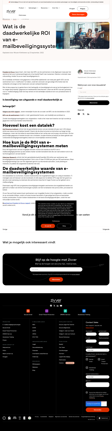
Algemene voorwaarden (61, 416)
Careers (66, 363)
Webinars (35, 367)
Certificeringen (63, 350)
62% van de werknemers (11, 115)
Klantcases (22, 15)
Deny (64, 226)
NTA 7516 (35, 337)
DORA (34, 327)
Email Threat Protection (10, 331)
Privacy (37, 416)
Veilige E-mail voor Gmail (66, 331)
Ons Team (62, 347)
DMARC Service (7, 334)
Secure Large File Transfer (66, 324)
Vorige (5, 229)
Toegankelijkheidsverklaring (88, 416)
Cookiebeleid (43, 416)
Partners (61, 353)
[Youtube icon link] (61, 305)
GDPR (34, 331)
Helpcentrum (6, 347)
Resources (44, 8)
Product (21, 8)
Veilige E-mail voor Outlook (67, 334)
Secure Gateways (64, 337)
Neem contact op (8, 353)
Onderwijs (35, 356)
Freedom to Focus (9, 72)
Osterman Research (9, 157)
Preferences (56, 221)
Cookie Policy (56, 215)
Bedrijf (61, 344)
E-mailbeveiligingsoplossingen (11, 324)
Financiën (35, 350)
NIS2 (33, 324)
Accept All (48, 226)
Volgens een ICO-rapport (11, 112)
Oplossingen (32, 8)
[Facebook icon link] (51, 306)
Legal (34, 344)
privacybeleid (90, 98)
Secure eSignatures (64, 327)
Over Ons (55, 8)
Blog (14, 19)
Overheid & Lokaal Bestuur (40, 353)
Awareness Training (8, 337)
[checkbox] (97, 365)
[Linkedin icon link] (57, 306)
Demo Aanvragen (78, 14)
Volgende (106, 229)
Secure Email (6, 327)
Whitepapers (36, 364)
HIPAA (34, 334)
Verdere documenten (74, 416)
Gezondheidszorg (37, 347)
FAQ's (4, 350)
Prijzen (82, 9)
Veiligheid (51, 416)
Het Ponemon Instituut (10, 129)
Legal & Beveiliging (64, 356)
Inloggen (72, 8)
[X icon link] (54, 306)
